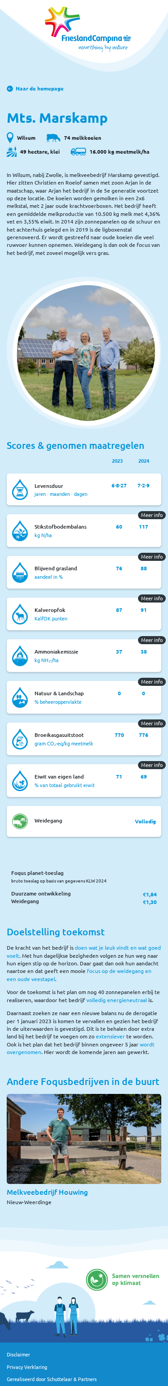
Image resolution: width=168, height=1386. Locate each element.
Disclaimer (18, 1354)
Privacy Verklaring (27, 1367)
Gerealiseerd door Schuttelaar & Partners (52, 1379)
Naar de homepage (40, 88)
